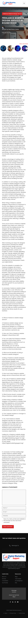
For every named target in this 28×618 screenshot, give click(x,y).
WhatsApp (14, 590)
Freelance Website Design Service (12, 13)
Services (4, 578)
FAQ (16, 582)
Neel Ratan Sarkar (13, 29)
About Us (4, 576)
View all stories (23, 44)
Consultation (5, 580)
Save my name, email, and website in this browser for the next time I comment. (15, 520)
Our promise (5, 582)
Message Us (15, 545)
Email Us (14, 592)
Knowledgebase (18, 580)
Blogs (16, 576)
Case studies (18, 578)
